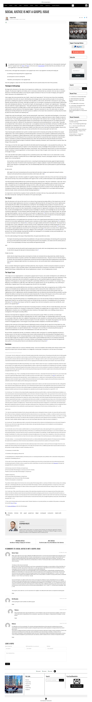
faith (21, 513)
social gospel (43, 513)
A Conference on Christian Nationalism (78, 96)
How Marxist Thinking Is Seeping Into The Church (20, 542)
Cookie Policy (28, 687)
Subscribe (78, 75)
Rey (71, 123)
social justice (50, 513)
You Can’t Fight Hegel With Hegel (79, 123)
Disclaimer (27, 685)
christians (16, 513)
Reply (13, 593)
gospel (25, 513)
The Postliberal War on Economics (77, 103)
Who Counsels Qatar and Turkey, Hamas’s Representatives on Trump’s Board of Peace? (78, 110)
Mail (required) (29, 646)
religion (37, 513)
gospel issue (31, 513)
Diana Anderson (73, 134)
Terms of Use (28, 683)
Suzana (71, 120)
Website (48, 646)
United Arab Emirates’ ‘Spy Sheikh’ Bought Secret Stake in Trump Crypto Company (76, 100)
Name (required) (8, 646)
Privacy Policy (28, 681)
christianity (10, 513)
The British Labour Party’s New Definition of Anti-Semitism (51, 542)
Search (84, 88)
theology (8, 514)
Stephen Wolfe (13, 17)
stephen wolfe (58, 513)
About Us (27, 679)
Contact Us (27, 689)
